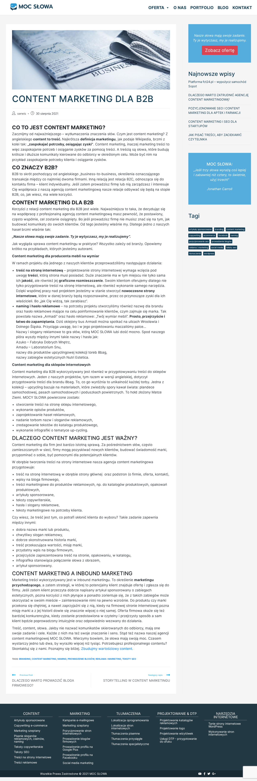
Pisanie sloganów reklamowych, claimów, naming (29, 738)
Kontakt (242, 7)
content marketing (44, 659)
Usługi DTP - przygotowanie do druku (178, 740)
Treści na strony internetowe (32, 757)
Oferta (156, 7)
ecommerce (209, 235)
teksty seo (129, 659)
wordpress (209, 253)
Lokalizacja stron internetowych (122, 727)
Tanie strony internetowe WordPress (224, 725)
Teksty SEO (21, 752)
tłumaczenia (195, 253)
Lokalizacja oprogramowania (130, 720)
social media (217, 247)
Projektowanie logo (172, 728)
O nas (179, 7)
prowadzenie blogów (81, 659)
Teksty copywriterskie (28, 746)
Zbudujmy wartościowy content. (107, 649)
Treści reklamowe (25, 762)
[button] (166, 7)
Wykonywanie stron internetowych (221, 733)
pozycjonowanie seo (199, 241)
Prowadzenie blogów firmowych (76, 740)
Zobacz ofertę (220, 50)
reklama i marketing (108, 659)
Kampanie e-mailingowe (78, 720)
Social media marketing (78, 763)
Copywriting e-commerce (30, 725)
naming (61, 659)
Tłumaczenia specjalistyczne (130, 744)
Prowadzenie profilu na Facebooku (78, 756)
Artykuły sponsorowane (29, 720)
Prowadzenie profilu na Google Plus (78, 748)
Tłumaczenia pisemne (125, 733)
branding (25, 659)
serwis (21, 113)
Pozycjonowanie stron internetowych (77, 732)
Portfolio (202, 7)
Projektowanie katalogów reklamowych (176, 721)
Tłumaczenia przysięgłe (126, 738)
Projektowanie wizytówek (176, 733)
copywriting (194, 235)
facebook (222, 235)
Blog (223, 7)
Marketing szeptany (27, 730)
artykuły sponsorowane (200, 229)
